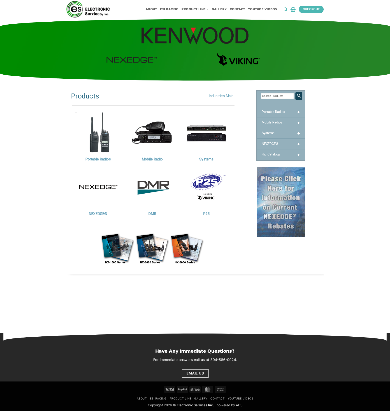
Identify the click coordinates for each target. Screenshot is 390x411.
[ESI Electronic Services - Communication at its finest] (88, 9)
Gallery (219, 9)
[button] (285, 9)
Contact (237, 9)
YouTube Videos (262, 9)
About (151, 9)
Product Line (193, 9)
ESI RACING (169, 9)
